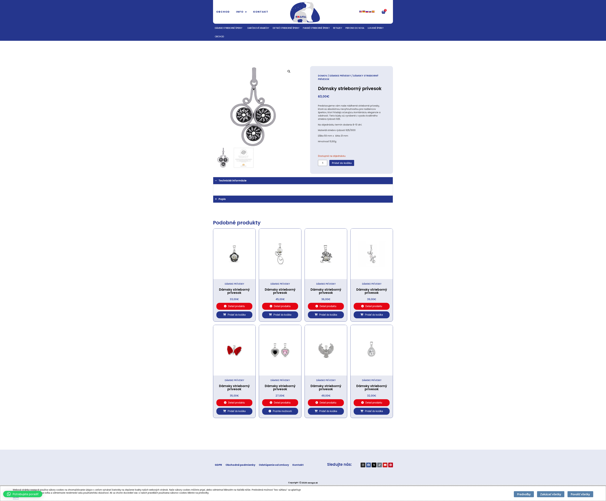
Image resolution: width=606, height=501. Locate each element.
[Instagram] (363, 465)
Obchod (223, 12)
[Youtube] (385, 465)
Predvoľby (524, 494)
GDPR (218, 465)
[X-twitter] (374, 465)
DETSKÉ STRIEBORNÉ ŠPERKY (286, 28)
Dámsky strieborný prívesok (234, 291)
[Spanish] (373, 11)
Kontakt (260, 12)
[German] (363, 11)
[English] (360, 11)
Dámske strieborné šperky (228, 28)
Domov (322, 75)
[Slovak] (369, 11)
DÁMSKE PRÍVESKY (340, 75)
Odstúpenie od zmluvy (274, 465)
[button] (289, 71)
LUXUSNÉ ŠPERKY (376, 28)
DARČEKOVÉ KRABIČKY (258, 28)
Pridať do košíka (342, 163)
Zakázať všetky (550, 494)
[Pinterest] (390, 465)
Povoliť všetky (580, 494)
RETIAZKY (337, 28)
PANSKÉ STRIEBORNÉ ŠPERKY (316, 28)
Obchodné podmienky (240, 465)
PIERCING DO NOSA (354, 28)
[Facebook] (368, 465)
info (240, 12)
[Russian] (366, 11)
